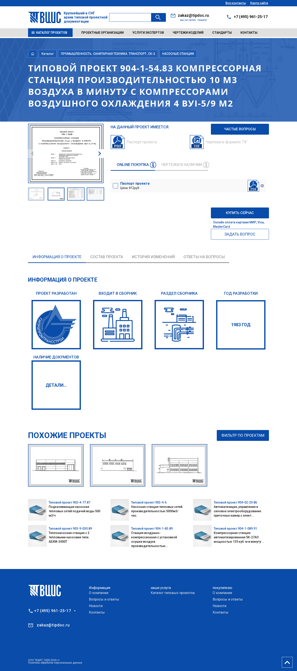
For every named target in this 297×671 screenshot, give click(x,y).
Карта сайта (259, 3)
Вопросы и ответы (104, 599)
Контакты (248, 32)
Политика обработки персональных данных (55, 662)
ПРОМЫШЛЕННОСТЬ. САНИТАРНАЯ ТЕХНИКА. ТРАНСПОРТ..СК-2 (108, 53)
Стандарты (222, 32)
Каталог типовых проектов (173, 593)
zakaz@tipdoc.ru (193, 15)
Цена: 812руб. (135, 185)
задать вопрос (239, 234)
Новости (96, 606)
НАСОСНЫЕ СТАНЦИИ (178, 53)
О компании (98, 593)
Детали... (56, 385)
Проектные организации (102, 32)
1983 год (240, 324)
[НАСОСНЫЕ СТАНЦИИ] (179, 324)
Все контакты (235, 3)
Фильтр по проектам (242, 435)
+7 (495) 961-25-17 (251, 16)
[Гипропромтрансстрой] (56, 324)
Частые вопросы (240, 129)
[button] (99, 153)
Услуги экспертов (148, 32)
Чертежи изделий (188, 32)
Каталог (48, 53)
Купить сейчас (240, 213)
